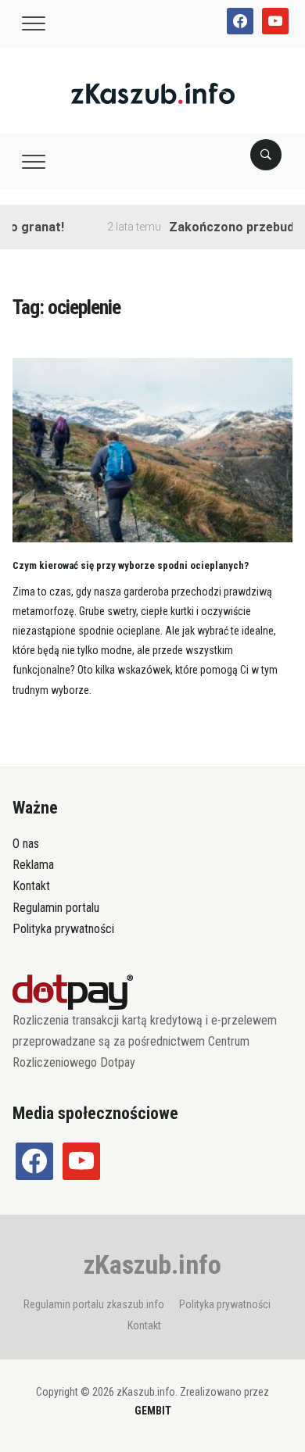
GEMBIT (153, 1410)
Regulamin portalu (56, 907)
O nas (26, 843)
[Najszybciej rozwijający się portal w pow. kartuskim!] (153, 92)
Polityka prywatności (63, 928)
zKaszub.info (152, 1264)
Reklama (33, 864)
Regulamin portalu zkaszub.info (93, 1304)
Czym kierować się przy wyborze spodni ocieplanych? (131, 565)
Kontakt (31, 885)
